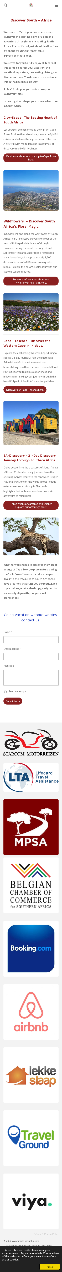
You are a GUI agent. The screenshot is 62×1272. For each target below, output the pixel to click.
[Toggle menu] (56, 5)
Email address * (12, 648)
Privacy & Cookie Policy (46, 1234)
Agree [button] (50, 1266)
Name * (7, 631)
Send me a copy (17, 691)
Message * (9, 665)
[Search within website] (5, 5)
